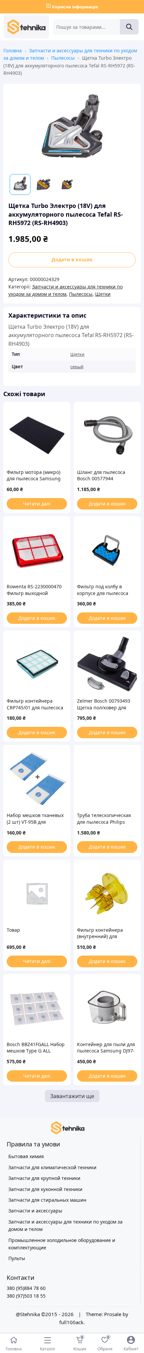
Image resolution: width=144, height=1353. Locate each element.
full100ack (71, 1322)
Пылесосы (63, 58)
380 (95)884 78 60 (26, 1288)
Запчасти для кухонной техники (45, 1189)
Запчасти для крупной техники (44, 1178)
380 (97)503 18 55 (26, 1296)
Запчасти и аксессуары (35, 1210)
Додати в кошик (72, 259)
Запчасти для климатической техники (52, 1167)
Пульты (16, 1258)
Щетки (103, 294)
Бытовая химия (26, 1156)
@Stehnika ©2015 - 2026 (45, 1314)
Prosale (112, 1314)
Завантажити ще (72, 1096)
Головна (12, 50)
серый (76, 367)
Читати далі (37, 503)
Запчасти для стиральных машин (47, 1200)
